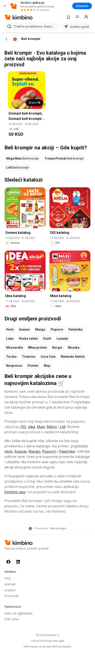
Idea (31, 426)
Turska (11, 356)
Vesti (10, 329)
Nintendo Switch (73, 356)
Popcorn (57, 329)
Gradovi (9, 590)
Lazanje (62, 338)
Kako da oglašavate (18, 613)
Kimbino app (14, 491)
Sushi (47, 338)
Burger (57, 347)
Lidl (62, 426)
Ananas (24, 329)
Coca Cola (48, 356)
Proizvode (11, 596)
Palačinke (75, 329)
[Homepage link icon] (30, 528)
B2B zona (11, 619)
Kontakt (10, 584)
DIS (23, 426)
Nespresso (14, 365)
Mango (40, 329)
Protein (33, 365)
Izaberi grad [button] (79, 26)
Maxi (41, 426)
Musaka (73, 347)
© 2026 (47, 635)
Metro (52, 426)
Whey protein (37, 347)
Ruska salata (28, 338)
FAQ (7, 578)
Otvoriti (82, 6)
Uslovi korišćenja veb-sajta (47, 641)
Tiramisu (28, 356)
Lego (10, 338)
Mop (47, 365)
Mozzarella (14, 347)
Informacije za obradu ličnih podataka (47, 646)
